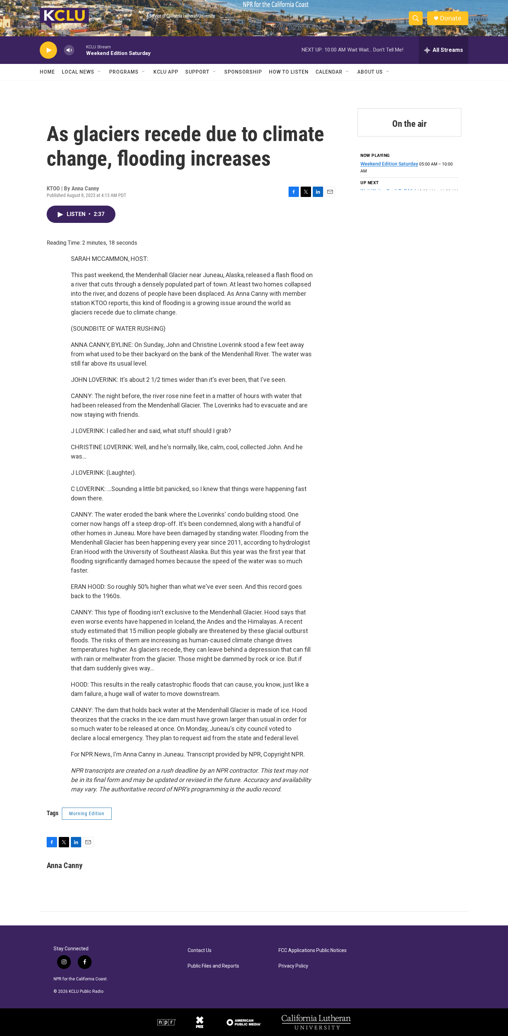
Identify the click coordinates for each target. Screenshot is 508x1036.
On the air (409, 124)
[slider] (80, 50)
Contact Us (199, 950)
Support (197, 72)
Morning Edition (86, 813)
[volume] (69, 50)
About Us (370, 72)
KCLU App (165, 72)
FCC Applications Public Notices (313, 950)
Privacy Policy (293, 966)
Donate (450, 18)
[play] (48, 50)
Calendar (329, 72)
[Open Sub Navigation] (99, 72)
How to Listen (289, 72)
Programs (124, 72)
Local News (78, 72)
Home (47, 72)
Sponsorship (243, 72)
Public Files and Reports (213, 966)
